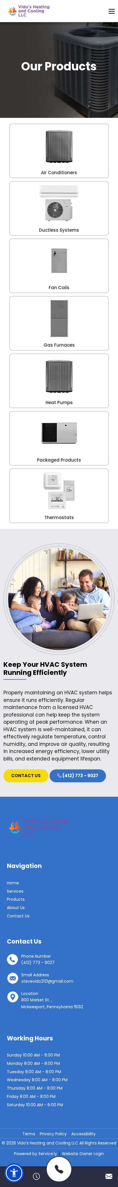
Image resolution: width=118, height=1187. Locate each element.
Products (16, 899)
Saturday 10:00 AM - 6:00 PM (35, 1105)
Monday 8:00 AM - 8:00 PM (33, 1063)
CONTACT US (26, 776)
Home (13, 883)
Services (15, 891)
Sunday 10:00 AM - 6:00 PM (33, 1055)
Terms (28, 1134)
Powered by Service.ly (36, 1154)
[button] (14, 1173)
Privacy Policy (53, 1134)
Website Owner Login (83, 1154)
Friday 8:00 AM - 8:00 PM (31, 1096)
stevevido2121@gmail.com (47, 981)
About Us (16, 908)
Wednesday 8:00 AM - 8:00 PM (37, 1080)
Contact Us (18, 916)
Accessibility (83, 1134)
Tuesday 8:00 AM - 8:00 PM (34, 1072)
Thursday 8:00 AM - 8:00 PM (34, 1088)
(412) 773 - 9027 (80, 776)
